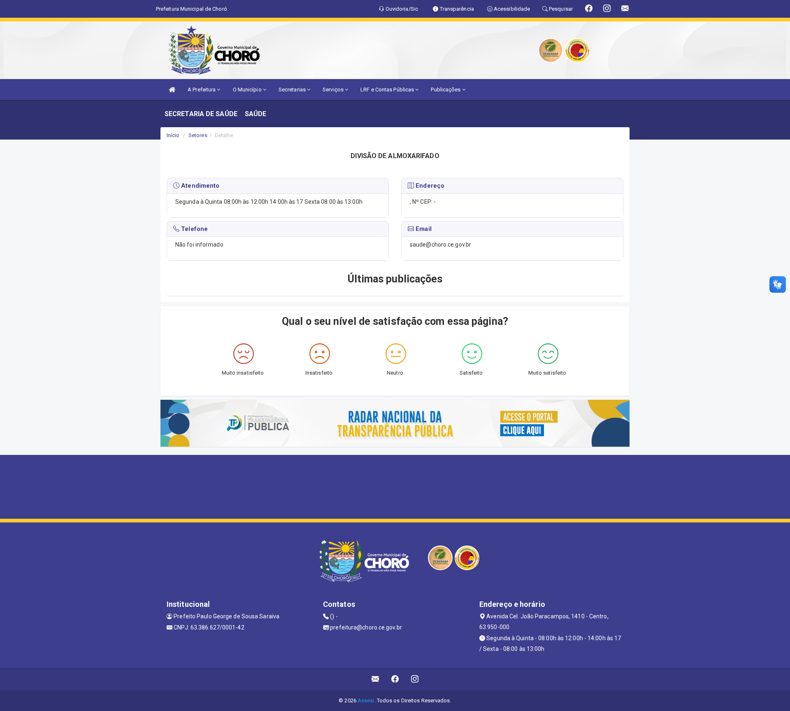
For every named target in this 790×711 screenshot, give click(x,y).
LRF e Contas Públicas (387, 89)
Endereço (429, 185)
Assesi (366, 700)
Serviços (334, 89)
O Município (248, 89)
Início (173, 135)
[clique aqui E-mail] (375, 679)
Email (423, 229)
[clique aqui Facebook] (395, 679)
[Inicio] (172, 89)
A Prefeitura (202, 89)
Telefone (193, 229)
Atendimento (199, 185)
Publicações (446, 89)
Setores (197, 135)
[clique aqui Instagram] (415, 679)
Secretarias (293, 89)
